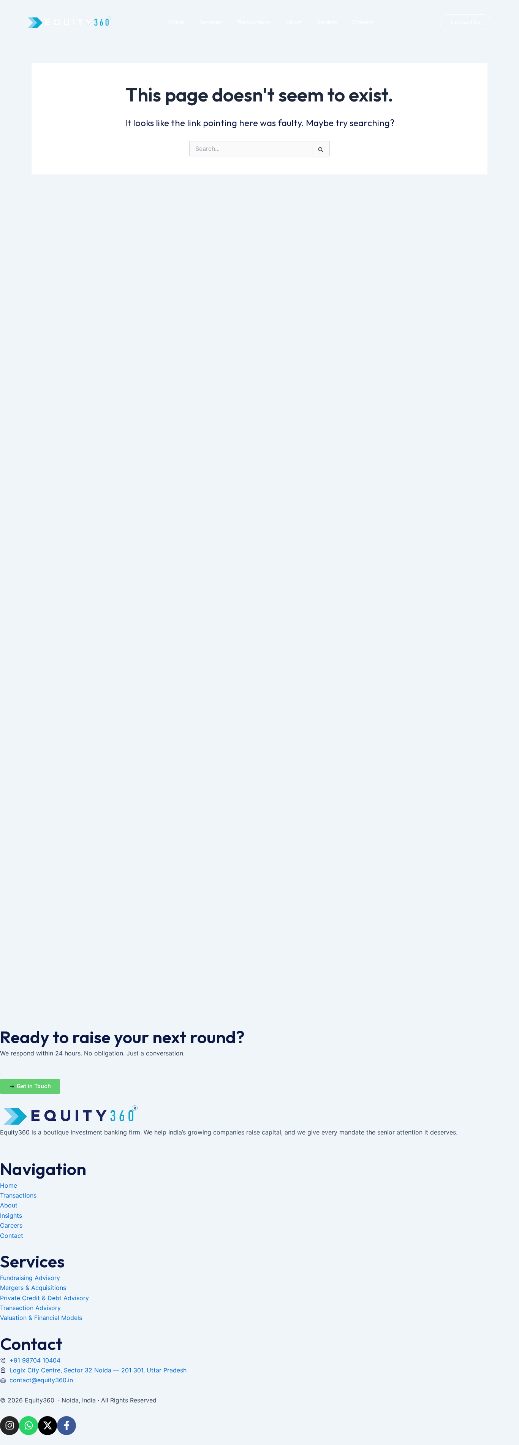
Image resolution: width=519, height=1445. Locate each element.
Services (210, 22)
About (293, 22)
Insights (327, 22)
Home (176, 22)
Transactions (253, 22)
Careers (362, 22)
